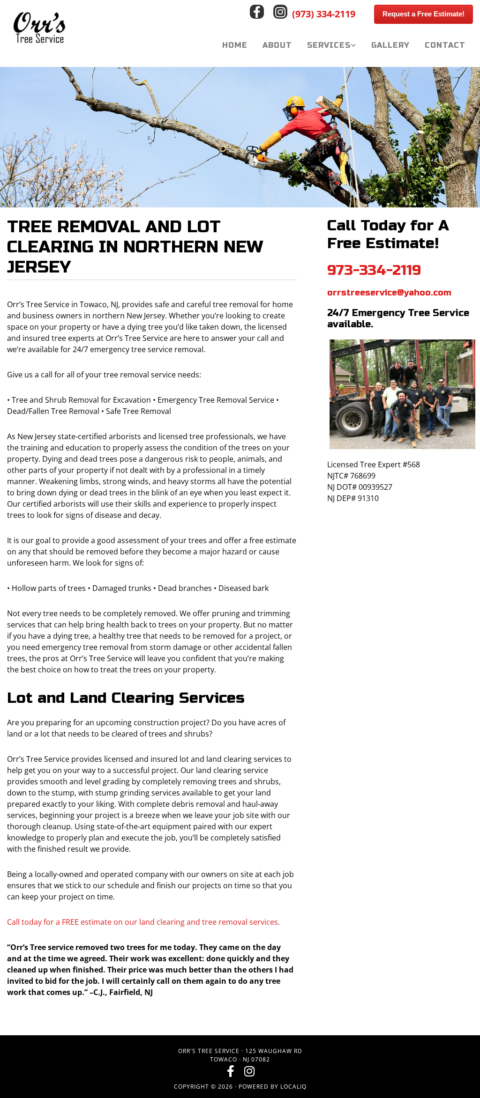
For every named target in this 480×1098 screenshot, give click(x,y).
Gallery (390, 45)
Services (329, 45)
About (277, 45)
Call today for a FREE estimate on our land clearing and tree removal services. (143, 922)
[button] (423, 14)
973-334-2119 (374, 270)
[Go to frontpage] (60, 28)
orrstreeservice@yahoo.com (389, 292)
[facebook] (257, 12)
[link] (332, 45)
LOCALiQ (293, 1087)
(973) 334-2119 (323, 13)
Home (235, 45)
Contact (445, 45)
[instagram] (280, 12)
